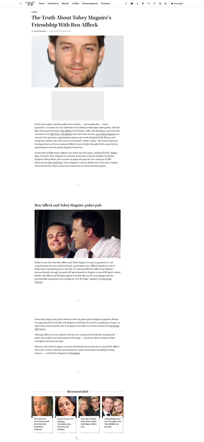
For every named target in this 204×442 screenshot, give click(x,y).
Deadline (74, 353)
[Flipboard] (143, 3)
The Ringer (66, 134)
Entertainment (90, 3)
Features (105, 3)
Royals (65, 3)
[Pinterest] (149, 3)
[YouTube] (132, 3)
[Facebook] (126, 3)
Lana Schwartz (40, 31)
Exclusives (53, 3)
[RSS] (166, 3)
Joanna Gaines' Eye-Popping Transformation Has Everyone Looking (65, 424)
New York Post (55, 162)
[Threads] (154, 3)
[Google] (160, 3)
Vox (60, 341)
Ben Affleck (66, 131)
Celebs (75, 3)
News (42, 3)
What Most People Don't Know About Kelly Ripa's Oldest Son (89, 423)
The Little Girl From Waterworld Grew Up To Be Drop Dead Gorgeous (41, 424)
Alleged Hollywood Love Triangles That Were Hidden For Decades (112, 423)
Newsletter (178, 3)
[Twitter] (137, 3)
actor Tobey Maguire (105, 134)
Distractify (107, 279)
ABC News (55, 134)
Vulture (38, 282)
